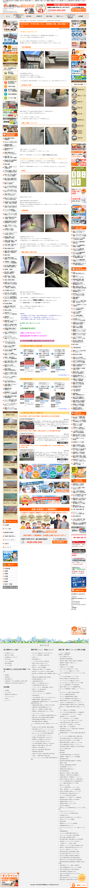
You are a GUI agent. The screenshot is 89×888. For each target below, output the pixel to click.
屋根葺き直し (81, 119)
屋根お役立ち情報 (77, 354)
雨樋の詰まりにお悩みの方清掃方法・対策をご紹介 (79, 499)
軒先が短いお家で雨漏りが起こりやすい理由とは (11, 293)
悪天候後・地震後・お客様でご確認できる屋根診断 (71, 660)
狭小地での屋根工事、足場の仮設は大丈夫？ (69, 678)
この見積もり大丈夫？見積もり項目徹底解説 (78, 432)
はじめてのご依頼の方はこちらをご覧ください (42, 653)
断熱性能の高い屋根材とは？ (8, 389)
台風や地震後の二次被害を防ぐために (79, 369)
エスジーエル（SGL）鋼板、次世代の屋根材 (69, 835)
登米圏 (6, 578)
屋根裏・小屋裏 (8, 269)
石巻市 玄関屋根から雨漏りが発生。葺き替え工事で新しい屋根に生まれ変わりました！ (40, 319)
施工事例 (28, 16)
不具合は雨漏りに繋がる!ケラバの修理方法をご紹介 (71, 738)
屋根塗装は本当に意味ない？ (9, 149)
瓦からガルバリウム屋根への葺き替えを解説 (79, 239)
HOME (21, 20)
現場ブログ (26, 20)
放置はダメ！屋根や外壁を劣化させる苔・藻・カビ (71, 847)
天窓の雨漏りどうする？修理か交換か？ (11, 385)
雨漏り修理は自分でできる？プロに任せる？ (11, 153)
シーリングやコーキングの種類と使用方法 (11, 233)
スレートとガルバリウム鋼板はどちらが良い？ (79, 231)
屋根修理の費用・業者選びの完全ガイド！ (11, 145)
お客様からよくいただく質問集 (66, 666)
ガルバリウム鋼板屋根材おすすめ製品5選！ (79, 253)
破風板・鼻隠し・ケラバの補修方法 (67, 726)
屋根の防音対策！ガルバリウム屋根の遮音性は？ (79, 264)
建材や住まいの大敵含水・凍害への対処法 (10, 276)
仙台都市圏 (7, 568)
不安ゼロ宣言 (8, 659)
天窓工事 (80, 138)
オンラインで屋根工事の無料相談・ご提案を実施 (79, 417)
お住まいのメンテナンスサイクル (67, 811)
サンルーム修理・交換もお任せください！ (79, 488)
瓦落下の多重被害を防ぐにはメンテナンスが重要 (79, 361)
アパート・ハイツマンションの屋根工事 (78, 513)
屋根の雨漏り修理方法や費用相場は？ (11, 369)
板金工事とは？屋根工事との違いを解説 (11, 157)
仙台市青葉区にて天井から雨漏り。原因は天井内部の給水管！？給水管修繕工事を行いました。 (42, 315)
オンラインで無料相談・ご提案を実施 (40, 655)
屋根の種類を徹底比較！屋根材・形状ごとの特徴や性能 (72, 704)
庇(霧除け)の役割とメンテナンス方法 (9, 229)
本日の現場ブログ (9, 679)
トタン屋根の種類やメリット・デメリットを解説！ (71, 714)
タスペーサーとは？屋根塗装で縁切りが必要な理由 (71, 736)
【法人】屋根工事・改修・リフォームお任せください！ (44, 697)
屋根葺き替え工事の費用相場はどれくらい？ (79, 283)
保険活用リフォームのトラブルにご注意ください (79, 460)
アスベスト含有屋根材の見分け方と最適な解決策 (11, 297)
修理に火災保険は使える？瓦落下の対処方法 (79, 365)
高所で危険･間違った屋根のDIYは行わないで (69, 793)
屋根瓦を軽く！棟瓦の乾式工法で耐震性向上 (78, 372)
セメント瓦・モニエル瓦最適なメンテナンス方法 (11, 214)
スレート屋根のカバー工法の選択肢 (79, 305)
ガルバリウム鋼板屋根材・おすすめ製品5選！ (70, 684)
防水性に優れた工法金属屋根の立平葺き (10, 237)
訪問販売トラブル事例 (78, 442)
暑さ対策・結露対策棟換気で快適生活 (68, 764)
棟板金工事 (80, 126)
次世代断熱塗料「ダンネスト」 (77, 390)
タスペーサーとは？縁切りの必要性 (10, 183)
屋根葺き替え (81, 89)
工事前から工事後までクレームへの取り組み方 (79, 428)
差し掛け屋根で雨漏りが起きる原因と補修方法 (70, 857)
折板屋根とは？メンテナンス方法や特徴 (79, 319)
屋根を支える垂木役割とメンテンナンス (10, 365)
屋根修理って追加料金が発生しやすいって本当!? (79, 453)
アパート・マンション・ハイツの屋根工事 (41, 693)
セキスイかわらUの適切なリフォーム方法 (69, 668)
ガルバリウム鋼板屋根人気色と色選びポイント (79, 249)
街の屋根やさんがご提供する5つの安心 (18, 16)
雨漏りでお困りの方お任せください (40, 663)
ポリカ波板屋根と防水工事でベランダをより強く (79, 495)
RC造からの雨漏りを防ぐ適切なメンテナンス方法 (11, 373)
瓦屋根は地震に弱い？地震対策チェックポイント (79, 376)
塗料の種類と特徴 (78, 537)
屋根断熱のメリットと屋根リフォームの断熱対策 (11, 393)
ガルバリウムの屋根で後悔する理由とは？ (10, 346)
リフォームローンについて (38, 713)
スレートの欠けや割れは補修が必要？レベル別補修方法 (72, 712)
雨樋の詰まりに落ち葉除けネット (39, 747)
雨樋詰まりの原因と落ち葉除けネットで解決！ (79, 502)
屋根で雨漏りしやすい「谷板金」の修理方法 (10, 287)
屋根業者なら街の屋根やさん (11, 694)
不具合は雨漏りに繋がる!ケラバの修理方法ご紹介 (11, 171)
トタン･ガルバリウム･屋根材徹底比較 (10, 342)
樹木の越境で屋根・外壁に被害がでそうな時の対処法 (79, 456)
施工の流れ (49, 16)
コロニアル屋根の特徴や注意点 (77, 312)
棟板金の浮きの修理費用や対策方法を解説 (11, 161)
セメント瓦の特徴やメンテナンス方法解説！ (11, 210)
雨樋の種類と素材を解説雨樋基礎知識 (11, 397)
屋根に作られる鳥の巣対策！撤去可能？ (79, 506)
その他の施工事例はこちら (64, 375)
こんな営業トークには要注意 (78, 439)
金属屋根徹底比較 (64, 831)
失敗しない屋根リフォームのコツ (78, 276)
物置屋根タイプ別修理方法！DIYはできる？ (78, 484)
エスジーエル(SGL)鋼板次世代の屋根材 (10, 350)
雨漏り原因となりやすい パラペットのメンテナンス (43, 729)
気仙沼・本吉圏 (8, 584)
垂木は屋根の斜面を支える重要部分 (40, 721)
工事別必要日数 (77, 347)
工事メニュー (59, 16)
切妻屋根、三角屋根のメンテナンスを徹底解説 (11, 262)
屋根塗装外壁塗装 (80, 132)
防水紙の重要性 (8, 303)
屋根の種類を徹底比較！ (76, 298)
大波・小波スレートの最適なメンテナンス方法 (11, 226)
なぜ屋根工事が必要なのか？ (79, 273)
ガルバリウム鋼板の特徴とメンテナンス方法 (11, 354)
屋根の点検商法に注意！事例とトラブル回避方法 (79, 446)
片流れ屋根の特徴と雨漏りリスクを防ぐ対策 (11, 258)
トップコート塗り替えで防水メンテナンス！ (11, 404)
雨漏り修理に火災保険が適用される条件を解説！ (79, 401)
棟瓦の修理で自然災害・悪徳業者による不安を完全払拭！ (72, 746)
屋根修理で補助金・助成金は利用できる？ (78, 408)
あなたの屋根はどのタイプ (65, 656)
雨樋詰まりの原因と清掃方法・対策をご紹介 (42, 745)
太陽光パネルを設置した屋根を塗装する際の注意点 (43, 753)
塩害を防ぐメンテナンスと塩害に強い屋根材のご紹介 (71, 845)
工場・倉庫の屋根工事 (78, 509)
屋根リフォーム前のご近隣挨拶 (39, 667)
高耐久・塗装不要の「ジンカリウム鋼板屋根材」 (70, 789)
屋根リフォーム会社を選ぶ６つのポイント (79, 351)
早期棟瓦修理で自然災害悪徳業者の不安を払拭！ (11, 222)
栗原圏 (6, 581)
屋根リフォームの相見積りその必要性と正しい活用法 (79, 421)
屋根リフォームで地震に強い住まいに (40, 683)
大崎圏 (6, 573)
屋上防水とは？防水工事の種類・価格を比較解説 (11, 202)
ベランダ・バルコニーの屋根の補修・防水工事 (42, 687)
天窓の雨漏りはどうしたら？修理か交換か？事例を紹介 (72, 728)
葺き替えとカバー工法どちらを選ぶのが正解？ (79, 294)
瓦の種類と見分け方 (10, 290)
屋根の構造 (7, 164)
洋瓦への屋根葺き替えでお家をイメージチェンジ (11, 333)
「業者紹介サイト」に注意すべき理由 (78, 464)
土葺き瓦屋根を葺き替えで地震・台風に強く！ (11, 218)
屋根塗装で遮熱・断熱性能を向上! (78, 394)
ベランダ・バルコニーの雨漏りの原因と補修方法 (11, 206)
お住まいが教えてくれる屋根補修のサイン (79, 291)
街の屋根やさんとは (9, 653)
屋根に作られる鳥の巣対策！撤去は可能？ (41, 749)
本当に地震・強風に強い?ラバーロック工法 (11, 245)
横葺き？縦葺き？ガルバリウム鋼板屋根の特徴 (79, 257)
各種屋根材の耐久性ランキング (66, 825)
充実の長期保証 (8, 663)
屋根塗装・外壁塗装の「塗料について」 (68, 662)
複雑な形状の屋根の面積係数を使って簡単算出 (11, 252)
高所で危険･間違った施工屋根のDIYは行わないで (11, 362)
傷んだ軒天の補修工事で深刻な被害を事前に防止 (11, 179)
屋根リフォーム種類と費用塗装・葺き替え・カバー (79, 301)
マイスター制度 (8, 665)
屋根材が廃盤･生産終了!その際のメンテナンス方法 (71, 742)
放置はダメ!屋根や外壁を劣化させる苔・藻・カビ (11, 325)
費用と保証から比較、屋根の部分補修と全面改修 (79, 287)
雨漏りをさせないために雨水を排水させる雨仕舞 (11, 283)
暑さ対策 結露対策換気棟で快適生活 (10, 272)
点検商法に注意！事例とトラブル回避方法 (41, 669)
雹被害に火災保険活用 (65, 875)
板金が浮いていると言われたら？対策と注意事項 (79, 449)
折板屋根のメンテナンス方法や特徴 (67, 716)
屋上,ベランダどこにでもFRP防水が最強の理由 (11, 198)
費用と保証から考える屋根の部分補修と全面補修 (43, 717)
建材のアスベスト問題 (10, 300)
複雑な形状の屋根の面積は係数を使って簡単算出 (70, 760)
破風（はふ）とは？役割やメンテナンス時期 (11, 408)
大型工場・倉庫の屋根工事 (38, 691)
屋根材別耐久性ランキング (9, 317)
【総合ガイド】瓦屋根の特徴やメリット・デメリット (71, 702)
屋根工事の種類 (78, 84)
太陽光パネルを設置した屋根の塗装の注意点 (79, 323)
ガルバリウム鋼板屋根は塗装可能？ (79, 242)
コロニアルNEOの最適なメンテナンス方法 (79, 337)
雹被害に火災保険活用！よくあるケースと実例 (79, 405)
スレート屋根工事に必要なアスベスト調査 (69, 783)
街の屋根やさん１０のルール (11, 657)
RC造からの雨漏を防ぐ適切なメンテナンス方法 (70, 791)
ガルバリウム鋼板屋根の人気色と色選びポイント (70, 698)
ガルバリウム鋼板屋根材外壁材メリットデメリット (79, 260)
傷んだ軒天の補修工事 (65, 805)
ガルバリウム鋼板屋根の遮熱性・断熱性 (79, 246)
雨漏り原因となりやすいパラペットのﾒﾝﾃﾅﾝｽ (11, 194)
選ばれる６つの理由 (9, 655)
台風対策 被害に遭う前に (37, 681)
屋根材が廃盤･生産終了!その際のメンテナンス (11, 329)
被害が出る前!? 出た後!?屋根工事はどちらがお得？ (79, 435)
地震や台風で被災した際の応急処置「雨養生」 (11, 241)
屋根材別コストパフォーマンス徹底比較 (11, 313)
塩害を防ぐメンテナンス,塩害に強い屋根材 (11, 321)
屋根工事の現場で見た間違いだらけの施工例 (78, 383)
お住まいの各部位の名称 (11, 142)
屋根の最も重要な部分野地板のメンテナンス (10, 307)
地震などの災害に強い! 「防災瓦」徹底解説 (78, 380)
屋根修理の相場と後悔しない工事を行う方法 (78, 280)
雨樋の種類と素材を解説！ (38, 751)
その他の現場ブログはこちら (63, 462)
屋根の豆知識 (8, 310)
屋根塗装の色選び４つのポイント (77, 387)
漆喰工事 (80, 101)
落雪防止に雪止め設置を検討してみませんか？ (42, 737)
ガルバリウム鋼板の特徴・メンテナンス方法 (69, 787)
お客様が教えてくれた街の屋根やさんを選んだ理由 (16, 681)
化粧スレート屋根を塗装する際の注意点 (78, 327)
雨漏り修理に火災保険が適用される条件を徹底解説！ (71, 879)
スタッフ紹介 (8, 528)
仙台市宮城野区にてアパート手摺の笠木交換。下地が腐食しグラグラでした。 (38, 317)
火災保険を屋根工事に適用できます (40, 685)
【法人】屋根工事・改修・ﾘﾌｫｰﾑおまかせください (79, 520)
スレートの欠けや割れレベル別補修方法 (78, 309)
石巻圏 (6, 576)
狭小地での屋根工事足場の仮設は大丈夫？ (78, 341)
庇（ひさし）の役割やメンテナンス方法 (11, 377)
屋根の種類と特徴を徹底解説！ (10, 139)
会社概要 (80, 16)
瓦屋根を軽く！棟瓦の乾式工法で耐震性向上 (69, 775)
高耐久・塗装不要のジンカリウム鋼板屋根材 (11, 358)
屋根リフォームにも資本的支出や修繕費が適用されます (44, 715)
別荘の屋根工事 (77, 516)
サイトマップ (8, 547)
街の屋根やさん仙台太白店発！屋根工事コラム (15, 683)
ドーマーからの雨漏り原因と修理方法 (10, 381)
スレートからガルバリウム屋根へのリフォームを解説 (79, 235)
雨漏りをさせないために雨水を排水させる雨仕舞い (71, 859)
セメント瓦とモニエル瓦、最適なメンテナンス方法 (71, 720)
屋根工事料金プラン (36, 659)
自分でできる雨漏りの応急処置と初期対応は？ (79, 398)
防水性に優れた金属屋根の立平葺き (67, 837)
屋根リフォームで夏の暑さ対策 (39, 689)
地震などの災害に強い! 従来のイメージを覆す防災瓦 (71, 779)
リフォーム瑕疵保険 (9, 661)
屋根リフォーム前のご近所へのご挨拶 (78, 424)
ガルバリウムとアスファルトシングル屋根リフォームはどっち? (11, 337)
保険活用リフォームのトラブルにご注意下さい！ (70, 841)
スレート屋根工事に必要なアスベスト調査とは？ (11, 400)
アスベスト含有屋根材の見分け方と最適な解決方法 (71, 781)
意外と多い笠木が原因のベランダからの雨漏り (11, 175)
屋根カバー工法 (82, 95)
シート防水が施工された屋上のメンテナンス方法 (11, 191)
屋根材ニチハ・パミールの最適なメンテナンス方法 (79, 330)
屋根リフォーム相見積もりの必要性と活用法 (42, 709)
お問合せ (7, 543)
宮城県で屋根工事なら (10, 536)
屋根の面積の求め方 (10, 248)
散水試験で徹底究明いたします (39, 679)
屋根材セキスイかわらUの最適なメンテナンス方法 (79, 334)
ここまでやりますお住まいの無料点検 (70, 16)
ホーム (8, 16)
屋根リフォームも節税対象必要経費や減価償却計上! (79, 523)
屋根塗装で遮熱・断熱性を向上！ (67, 768)
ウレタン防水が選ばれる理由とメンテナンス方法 (11, 187)
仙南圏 (6, 571)
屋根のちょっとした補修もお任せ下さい (41, 665)
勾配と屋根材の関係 (10, 279)
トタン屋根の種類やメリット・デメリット (78, 316)
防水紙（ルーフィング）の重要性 (67, 819)
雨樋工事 (80, 107)
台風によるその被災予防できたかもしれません (79, 358)
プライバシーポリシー (10, 539)
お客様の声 (39, 16)
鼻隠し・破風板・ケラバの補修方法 (11, 167)
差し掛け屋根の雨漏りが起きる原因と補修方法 (11, 266)
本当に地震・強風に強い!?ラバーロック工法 (69, 853)
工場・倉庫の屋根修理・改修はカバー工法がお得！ (79, 492)
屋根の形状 (7, 255)
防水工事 (80, 113)
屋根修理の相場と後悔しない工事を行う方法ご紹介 (43, 705)
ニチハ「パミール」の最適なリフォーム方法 (69, 671)
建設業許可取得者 (9, 532)
